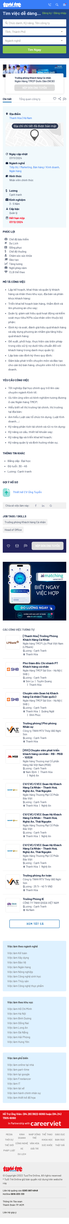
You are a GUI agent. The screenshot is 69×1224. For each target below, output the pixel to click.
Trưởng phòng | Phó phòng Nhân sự (39, 724)
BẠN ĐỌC (60, 1139)
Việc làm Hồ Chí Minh (19, 1008)
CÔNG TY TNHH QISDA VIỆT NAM (41, 902)
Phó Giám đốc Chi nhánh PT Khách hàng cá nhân (40, 664)
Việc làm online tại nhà (20, 1064)
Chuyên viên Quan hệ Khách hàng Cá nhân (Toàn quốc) (40, 694)
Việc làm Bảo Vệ (16, 962)
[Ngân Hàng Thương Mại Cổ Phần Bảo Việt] (13, 790)
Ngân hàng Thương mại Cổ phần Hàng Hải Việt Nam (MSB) (41, 763)
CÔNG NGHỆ (21, 1143)
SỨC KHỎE (47, 1145)
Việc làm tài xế (15, 1088)
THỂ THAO (47, 1134)
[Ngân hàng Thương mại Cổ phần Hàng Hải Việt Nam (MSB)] (13, 756)
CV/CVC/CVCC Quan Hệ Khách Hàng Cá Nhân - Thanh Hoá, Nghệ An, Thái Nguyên (42, 787)
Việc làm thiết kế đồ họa (21, 1097)
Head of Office (13, 529)
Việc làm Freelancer (19, 1078)
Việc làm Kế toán (17, 953)
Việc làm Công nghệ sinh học (24, 976)
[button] (57, 4)
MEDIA (9, 1134)
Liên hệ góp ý (9, 1212)
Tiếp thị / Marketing (20, 167)
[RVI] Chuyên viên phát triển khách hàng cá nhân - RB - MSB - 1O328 (43, 753)
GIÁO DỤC (60, 1134)
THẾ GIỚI (9, 1145)
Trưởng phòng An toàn (37, 875)
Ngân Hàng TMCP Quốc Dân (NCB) (34, 81)
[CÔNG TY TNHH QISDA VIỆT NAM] (13, 905)
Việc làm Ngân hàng (19, 967)
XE (21, 1148)
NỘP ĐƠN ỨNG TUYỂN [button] (34, 87)
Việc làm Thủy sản (18, 981)
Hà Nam (27, 118)
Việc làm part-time (18, 1069)
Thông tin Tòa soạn (12, 1201)
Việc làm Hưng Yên (18, 1041)
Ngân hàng (15, 171)
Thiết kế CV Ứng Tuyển (27, 492)
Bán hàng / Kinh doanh (46, 167)
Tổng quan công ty (29, 99)
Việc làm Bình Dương (19, 1018)
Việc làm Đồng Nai (18, 1023)
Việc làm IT (13, 1083)
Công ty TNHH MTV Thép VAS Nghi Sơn (42, 732)
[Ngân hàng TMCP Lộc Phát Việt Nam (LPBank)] (13, 642)
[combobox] (34, 23)
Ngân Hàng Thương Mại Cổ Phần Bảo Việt (41, 796)
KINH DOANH (22, 1136)
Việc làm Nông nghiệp (20, 971)
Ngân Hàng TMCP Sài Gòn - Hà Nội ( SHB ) (42, 672)
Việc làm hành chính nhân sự (24, 1093)
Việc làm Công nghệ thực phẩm (25, 985)
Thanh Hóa (15, 118)
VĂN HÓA (34, 1143)
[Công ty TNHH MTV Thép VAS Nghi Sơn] (13, 730)
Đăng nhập (60, 13)
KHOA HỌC (47, 1139)
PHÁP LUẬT (9, 1150)
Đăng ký (47, 13)
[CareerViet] (45, 1123)
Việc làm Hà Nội (16, 1013)
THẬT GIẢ (60, 1145)
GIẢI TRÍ (34, 1148)
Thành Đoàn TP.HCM (13, 1204)
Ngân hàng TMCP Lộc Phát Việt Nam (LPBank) (43, 645)
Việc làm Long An (17, 1027)
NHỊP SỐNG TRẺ (34, 1136)
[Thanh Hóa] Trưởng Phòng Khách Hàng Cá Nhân (40, 637)
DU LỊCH (22, 1154)
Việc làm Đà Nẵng (17, 1032)
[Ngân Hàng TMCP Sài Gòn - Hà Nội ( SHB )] (13, 669)
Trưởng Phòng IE (33, 899)
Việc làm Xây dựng (18, 957)
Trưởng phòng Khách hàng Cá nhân (25, 522)
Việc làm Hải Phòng (18, 1037)
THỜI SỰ (9, 1139)
